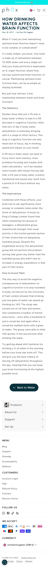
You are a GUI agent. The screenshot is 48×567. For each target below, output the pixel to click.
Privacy (19, 561)
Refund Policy (9, 488)
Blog (4, 446)
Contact (6, 493)
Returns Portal (10, 498)
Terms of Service (28, 558)
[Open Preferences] (4, 562)
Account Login (10, 478)
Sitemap (6, 456)
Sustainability (9, 461)
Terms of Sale (8, 561)
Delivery (28, 561)
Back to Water (26, 387)
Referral (6, 466)
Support (6, 451)
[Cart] (39, 10)
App (4, 483)
